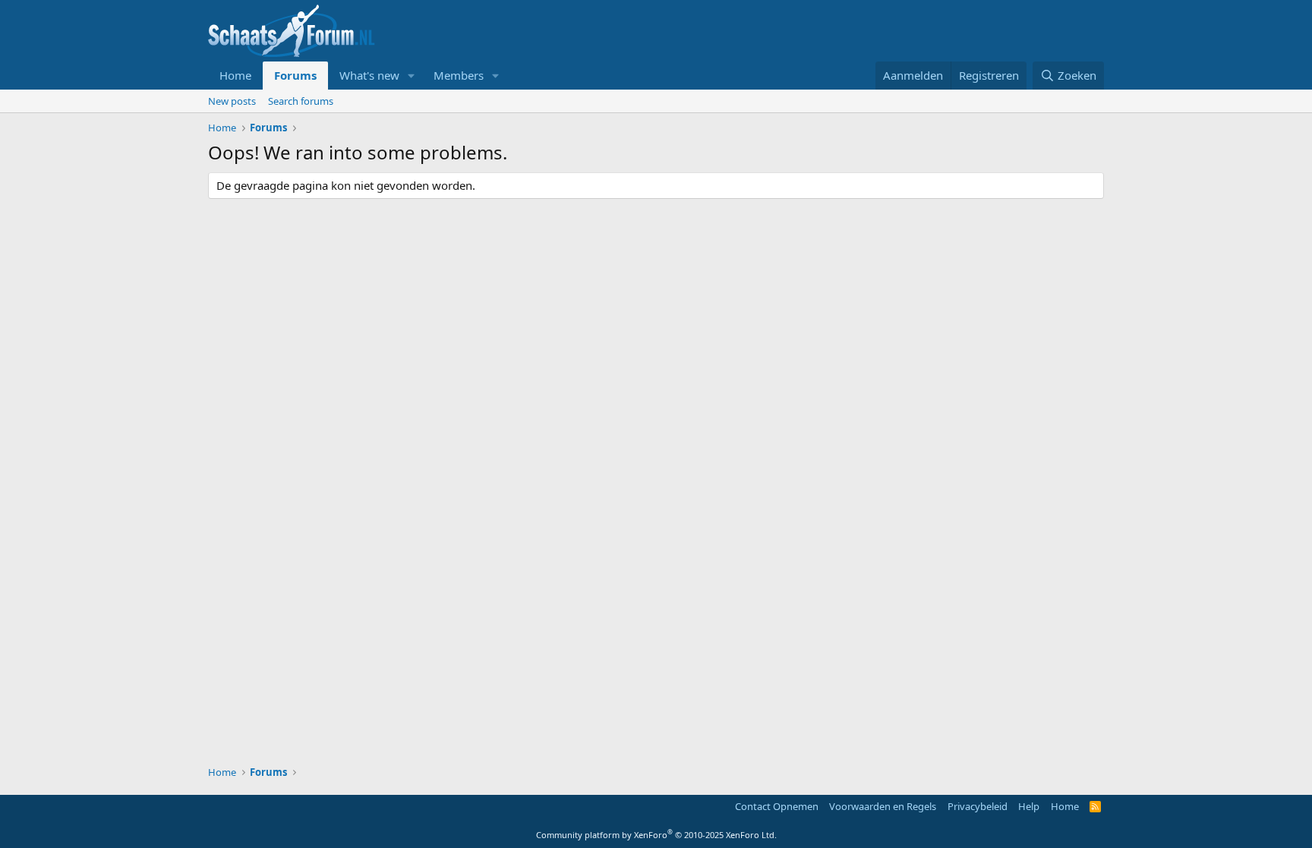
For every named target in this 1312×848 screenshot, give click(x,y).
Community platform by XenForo (656, 834)
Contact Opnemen (776, 806)
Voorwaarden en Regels (882, 806)
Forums (295, 75)
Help (1028, 806)
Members (459, 75)
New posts (232, 101)
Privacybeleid (978, 806)
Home (235, 75)
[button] (411, 75)
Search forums (300, 101)
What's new (369, 75)
